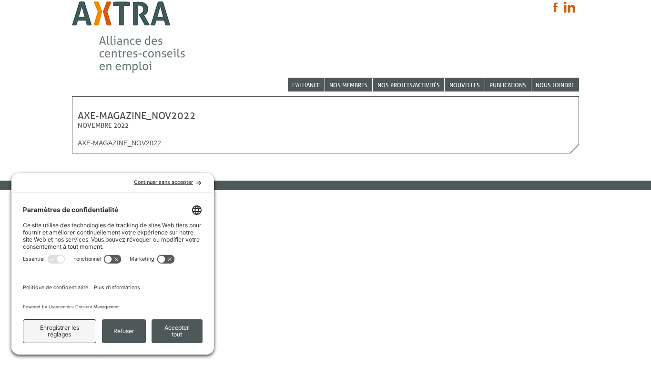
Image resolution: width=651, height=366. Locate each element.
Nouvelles (464, 85)
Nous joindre (555, 85)
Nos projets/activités (408, 85)
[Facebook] (555, 7)
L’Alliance (306, 85)
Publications (507, 85)
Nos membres (348, 85)
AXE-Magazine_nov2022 (119, 143)
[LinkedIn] (569, 7)
